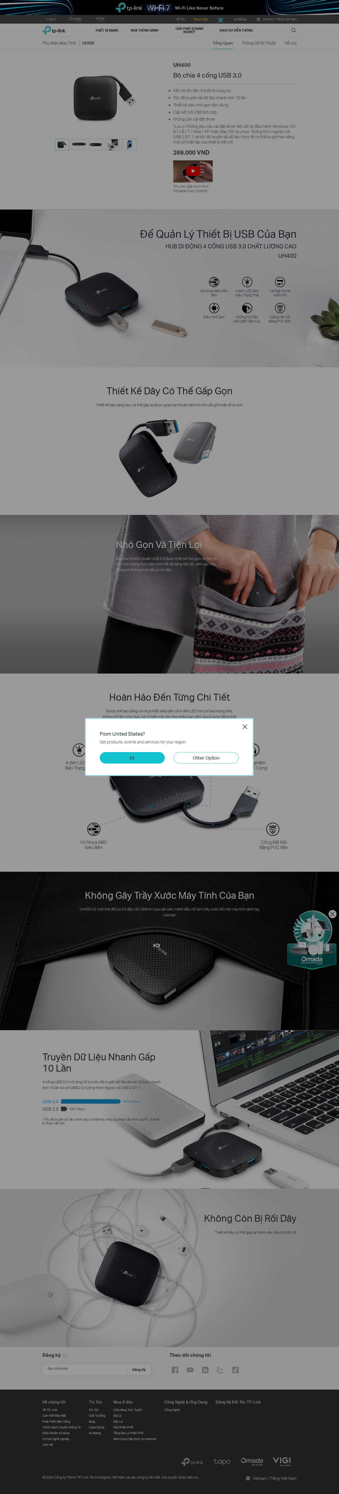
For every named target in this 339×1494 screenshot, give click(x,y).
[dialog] (169, 747)
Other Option (206, 758)
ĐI (132, 758)
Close (244, 727)
